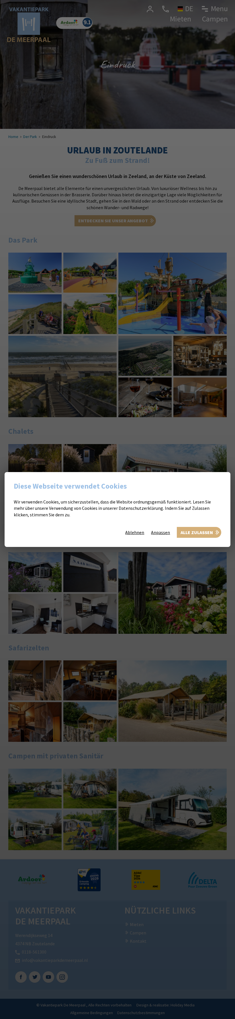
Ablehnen (134, 532)
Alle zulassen (197, 532)
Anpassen (160, 532)
